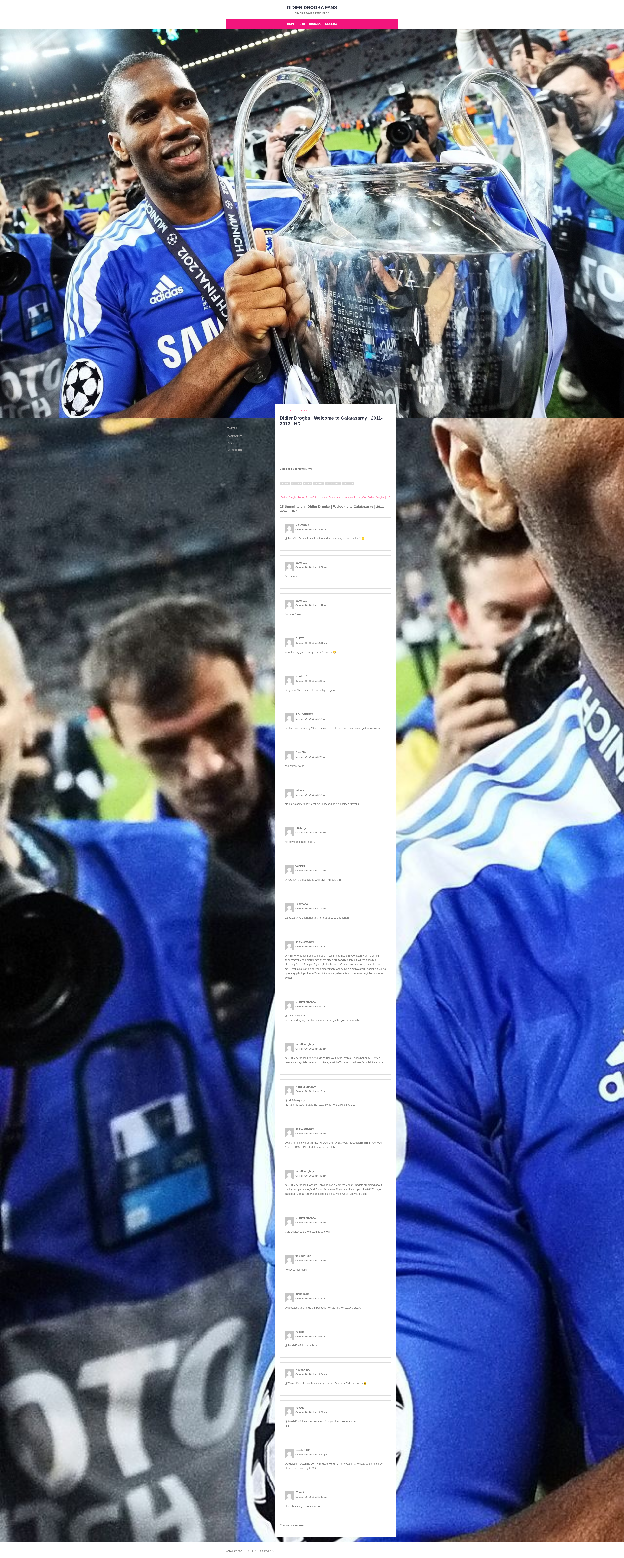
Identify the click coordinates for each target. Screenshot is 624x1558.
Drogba (331, 24)
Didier (307, 483)
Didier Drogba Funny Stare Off (298, 497)
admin (304, 410)
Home (291, 24)
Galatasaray (333, 483)
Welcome (348, 483)
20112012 (296, 483)
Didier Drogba (310, 24)
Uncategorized (235, 449)
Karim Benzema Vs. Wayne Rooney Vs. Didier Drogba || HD (355, 497)
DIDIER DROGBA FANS (312, 7)
